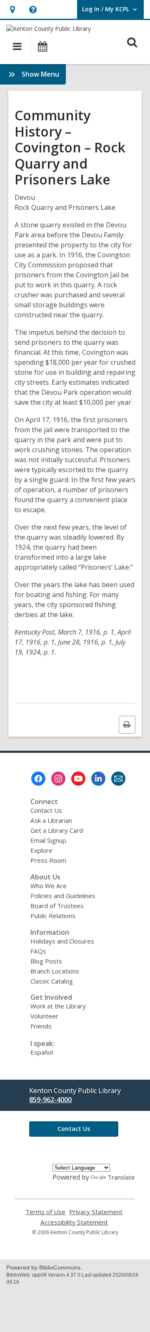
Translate (121, 1177)
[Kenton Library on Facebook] (38, 779)
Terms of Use (45, 1212)
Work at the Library (58, 1006)
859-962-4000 (50, 1099)
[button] (12, 9)
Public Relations (52, 915)
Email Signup (48, 840)
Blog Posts (46, 961)
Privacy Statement (95, 1212)
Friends (41, 1026)
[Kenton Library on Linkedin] (98, 779)
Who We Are (48, 885)
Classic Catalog (51, 981)
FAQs (38, 951)
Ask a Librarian (51, 820)
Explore (41, 850)
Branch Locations (54, 971)
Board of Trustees (57, 905)
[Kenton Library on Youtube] (78, 779)
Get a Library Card (56, 830)
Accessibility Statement (74, 1222)
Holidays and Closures (62, 941)
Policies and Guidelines (62, 895)
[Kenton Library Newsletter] (118, 779)
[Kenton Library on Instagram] (58, 779)
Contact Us (46, 810)
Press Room (48, 860)
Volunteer (44, 1016)
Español (41, 1052)
